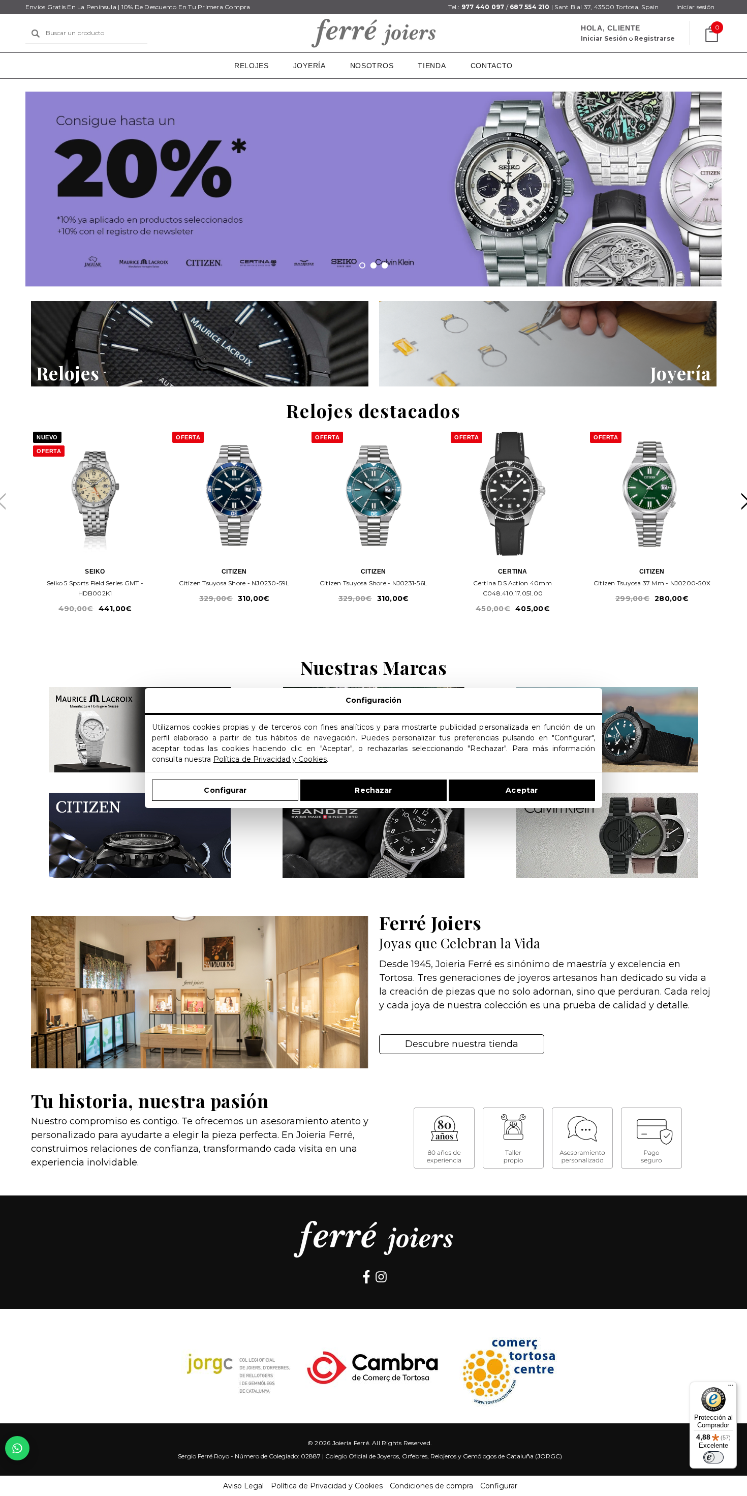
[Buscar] (35, 33)
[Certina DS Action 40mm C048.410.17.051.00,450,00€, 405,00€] (513, 494)
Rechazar (373, 790)
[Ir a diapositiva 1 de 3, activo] (362, 265)
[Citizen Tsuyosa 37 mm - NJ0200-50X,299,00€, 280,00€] (652, 494)
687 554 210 (530, 7)
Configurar (225, 790)
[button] (199, 343)
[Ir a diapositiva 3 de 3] (385, 265)
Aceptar (522, 790)
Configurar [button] (498, 1485)
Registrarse (654, 38)
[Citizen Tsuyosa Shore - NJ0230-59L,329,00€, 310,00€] (234, 494)
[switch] (713, 1457)
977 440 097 (483, 7)
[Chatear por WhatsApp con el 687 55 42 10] (17, 1448)
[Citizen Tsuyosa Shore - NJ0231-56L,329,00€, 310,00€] (373, 494)
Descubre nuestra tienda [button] (461, 1044)
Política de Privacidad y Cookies (270, 759)
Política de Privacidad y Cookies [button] (327, 1485)
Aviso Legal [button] (243, 1485)
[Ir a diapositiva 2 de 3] (373, 265)
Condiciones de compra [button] (431, 1485)
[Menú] (731, 1388)
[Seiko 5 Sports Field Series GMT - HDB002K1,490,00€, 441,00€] (95, 494)
